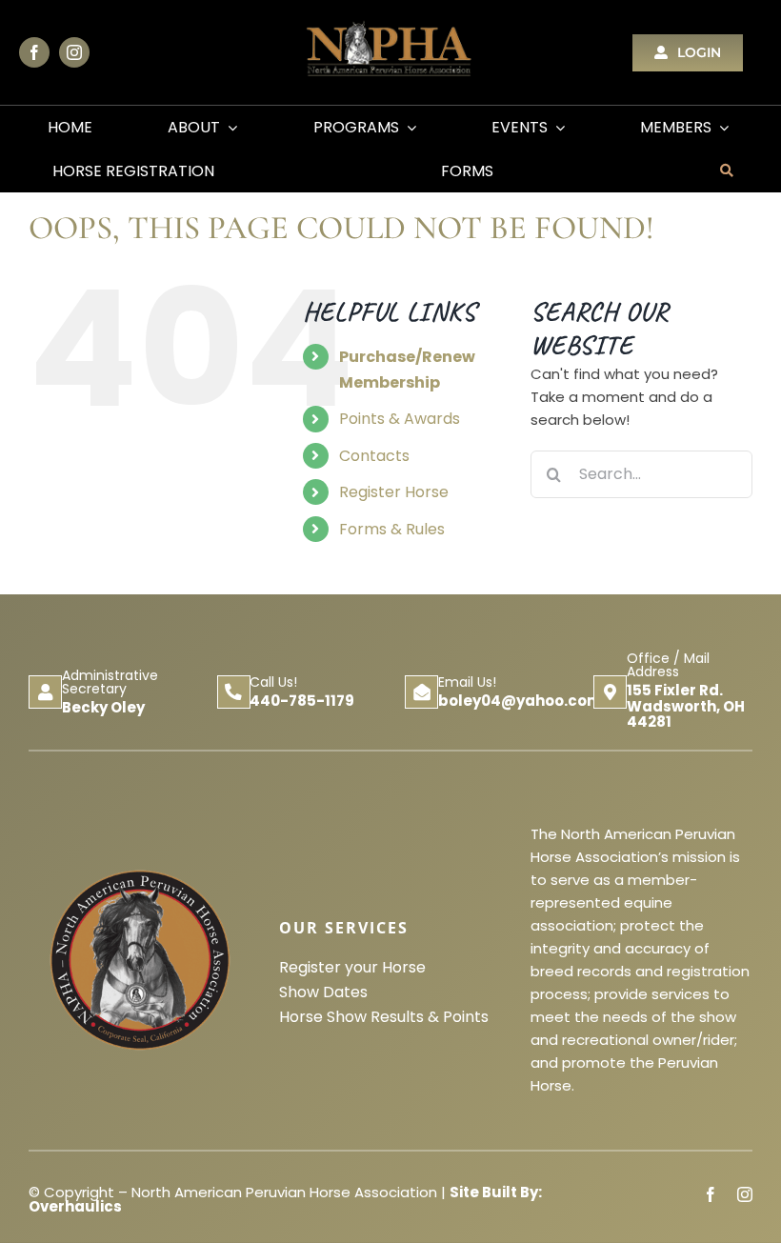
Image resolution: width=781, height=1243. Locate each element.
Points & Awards (399, 419)
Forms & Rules (392, 529)
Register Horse (394, 492)
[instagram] (74, 52)
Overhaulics (75, 1206)
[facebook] (34, 52)
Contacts (374, 456)
